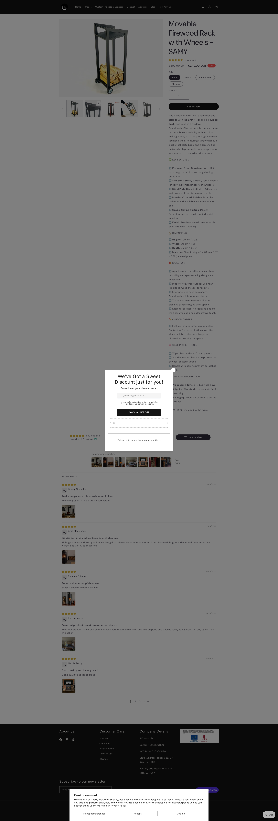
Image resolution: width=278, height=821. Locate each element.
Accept (137, 813)
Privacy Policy (119, 805)
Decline (181, 813)
